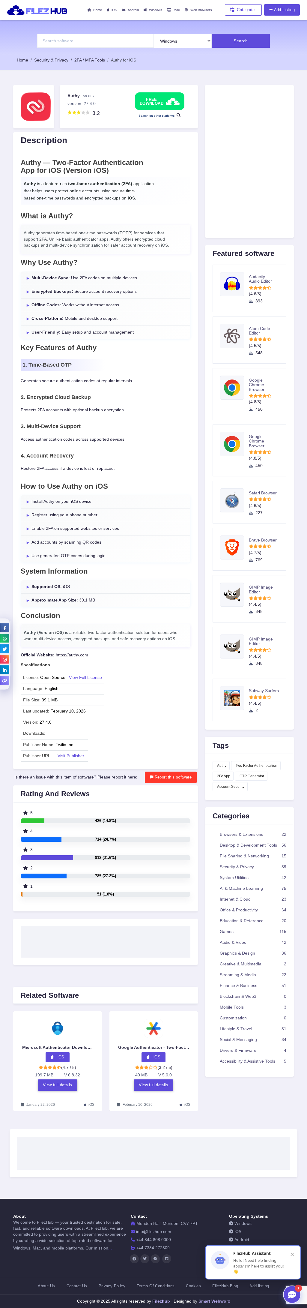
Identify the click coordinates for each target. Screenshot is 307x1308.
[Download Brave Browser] (234, 548)
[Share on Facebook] (4, 627)
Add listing (259, 1286)
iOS (114, 10)
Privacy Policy (112, 1286)
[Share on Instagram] (4, 659)
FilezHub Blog (225, 1286)
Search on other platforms (157, 115)
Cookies (193, 1286)
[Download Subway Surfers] (234, 698)
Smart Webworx (213, 1301)
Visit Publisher (71, 756)
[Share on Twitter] (4, 648)
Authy (221, 766)
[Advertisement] (106, 940)
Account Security (230, 786)
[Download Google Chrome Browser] (234, 388)
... (110, 1248)
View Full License (85, 677)
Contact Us (77, 1286)
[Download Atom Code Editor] (234, 336)
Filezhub (160, 1301)
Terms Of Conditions (155, 1286)
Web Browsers (201, 10)
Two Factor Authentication (256, 766)
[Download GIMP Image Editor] (234, 595)
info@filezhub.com (153, 1231)
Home (97, 10)
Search (241, 40)
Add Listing (284, 10)
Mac (177, 10)
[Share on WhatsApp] (4, 638)
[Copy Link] (4, 680)
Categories (247, 10)
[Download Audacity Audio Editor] (234, 284)
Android (133, 10)
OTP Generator (252, 776)
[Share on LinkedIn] (4, 669)
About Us (46, 1286)
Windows (155, 10)
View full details (57, 1085)
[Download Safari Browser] (234, 500)
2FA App (223, 776)
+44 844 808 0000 (153, 1240)
